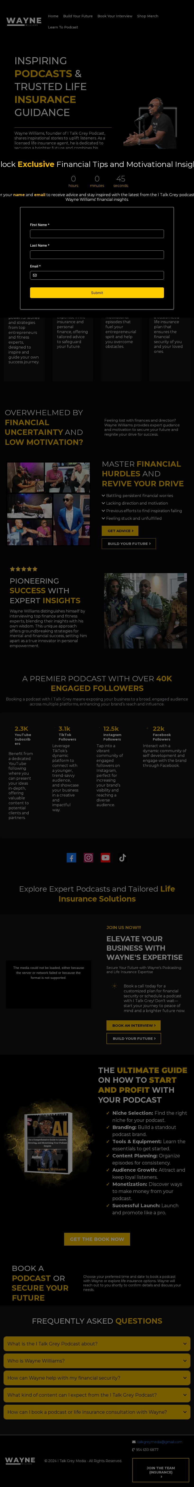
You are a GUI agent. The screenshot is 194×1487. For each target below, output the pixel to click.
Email (35, 266)
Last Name (39, 245)
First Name (39, 225)
